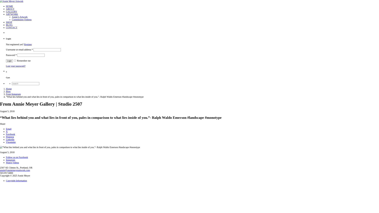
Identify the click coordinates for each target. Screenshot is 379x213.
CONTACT (11, 27)
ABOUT (10, 9)
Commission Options (22, 19)
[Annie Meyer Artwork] (11, 1)
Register (28, 44)
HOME (9, 6)
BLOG (9, 25)
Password (11, 55)
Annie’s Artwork (20, 17)
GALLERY (11, 11)
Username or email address (19, 49)
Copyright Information (16, 180)
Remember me (23, 60)
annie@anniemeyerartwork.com (15, 170)
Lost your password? (15, 66)
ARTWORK (12, 14)
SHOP (9, 22)
